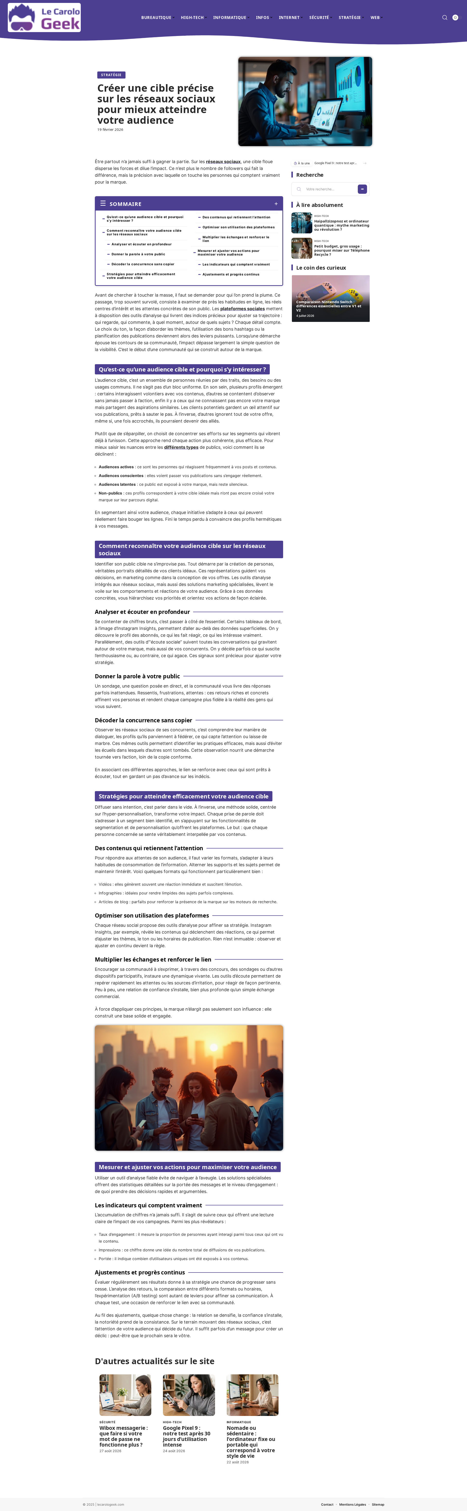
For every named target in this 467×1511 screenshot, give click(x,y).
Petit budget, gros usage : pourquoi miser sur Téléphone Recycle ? (342, 250)
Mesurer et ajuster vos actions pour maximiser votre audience (229, 252)
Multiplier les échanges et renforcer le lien (236, 239)
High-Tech (172, 1422)
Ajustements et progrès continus (231, 274)
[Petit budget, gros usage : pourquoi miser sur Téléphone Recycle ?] (301, 248)
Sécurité (107, 1422)
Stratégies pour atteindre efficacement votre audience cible (141, 276)
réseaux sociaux (223, 161)
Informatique (239, 1422)
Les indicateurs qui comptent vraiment (236, 264)
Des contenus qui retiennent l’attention (236, 217)
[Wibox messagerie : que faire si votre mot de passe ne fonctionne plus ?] (125, 1395)
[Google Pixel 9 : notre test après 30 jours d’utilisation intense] (189, 1395)
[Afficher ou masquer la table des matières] (210, 204)
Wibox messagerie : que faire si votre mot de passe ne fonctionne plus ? (123, 1436)
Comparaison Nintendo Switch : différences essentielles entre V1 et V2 (328, 305)
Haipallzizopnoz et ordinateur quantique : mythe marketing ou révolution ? (341, 225)
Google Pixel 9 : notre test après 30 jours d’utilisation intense (186, 1436)
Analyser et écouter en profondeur (141, 244)
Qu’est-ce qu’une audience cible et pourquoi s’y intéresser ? (145, 218)
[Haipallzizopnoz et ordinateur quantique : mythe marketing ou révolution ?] (301, 222)
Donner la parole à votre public (138, 254)
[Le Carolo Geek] (44, 17)
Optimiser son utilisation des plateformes (239, 227)
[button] (364, 163)
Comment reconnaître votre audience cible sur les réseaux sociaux (144, 232)
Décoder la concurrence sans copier (143, 264)
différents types (181, 447)
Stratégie (111, 75)
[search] (444, 17)
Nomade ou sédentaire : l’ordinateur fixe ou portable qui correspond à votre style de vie (251, 1441)
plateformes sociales (242, 308)
